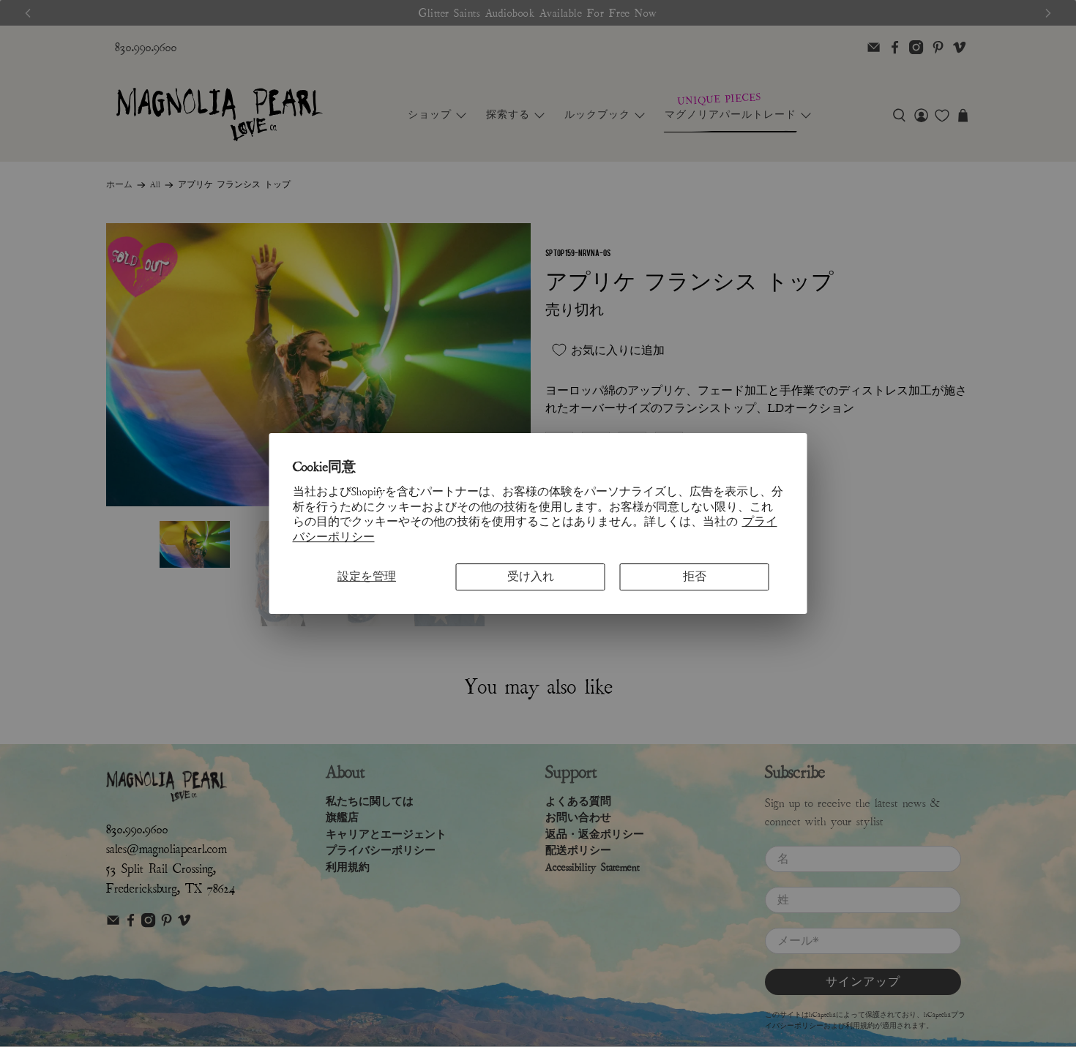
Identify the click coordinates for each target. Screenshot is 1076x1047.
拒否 (694, 576)
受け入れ (530, 576)
